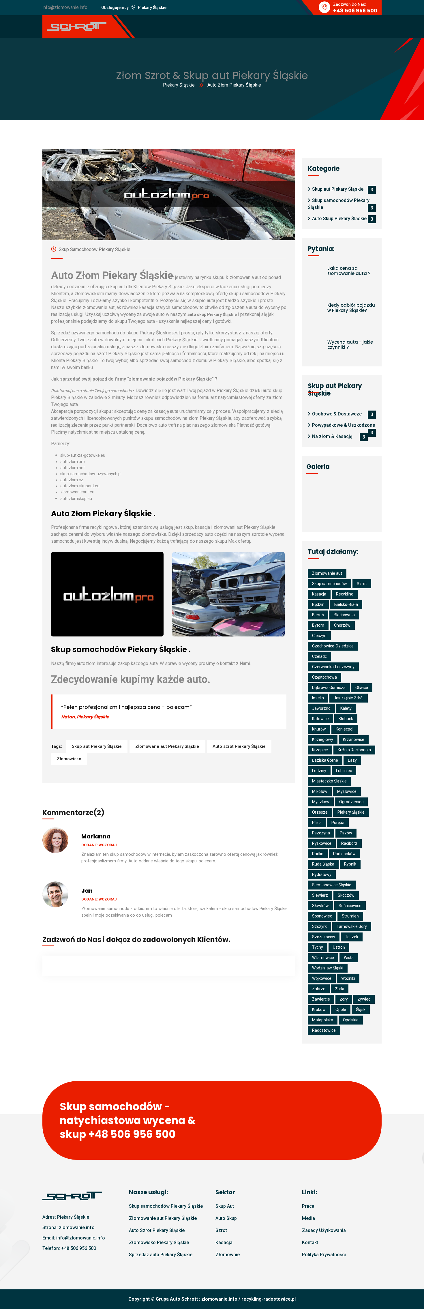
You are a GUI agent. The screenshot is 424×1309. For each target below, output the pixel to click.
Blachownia (344, 615)
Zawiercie (321, 999)
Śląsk (360, 1009)
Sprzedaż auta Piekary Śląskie (160, 1254)
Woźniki (348, 978)
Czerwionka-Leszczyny (333, 666)
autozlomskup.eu (76, 498)
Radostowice (324, 1030)
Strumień (350, 916)
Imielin (318, 698)
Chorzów (342, 625)
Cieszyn (319, 635)
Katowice (320, 718)
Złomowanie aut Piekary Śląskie (163, 1218)
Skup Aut (224, 1206)
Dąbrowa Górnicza (329, 687)
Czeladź (319, 656)
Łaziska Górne (325, 760)
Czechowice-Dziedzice (333, 646)
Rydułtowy (321, 874)
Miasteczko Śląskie (329, 781)
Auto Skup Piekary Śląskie (339, 218)
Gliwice (361, 687)
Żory (344, 999)
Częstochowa (324, 677)
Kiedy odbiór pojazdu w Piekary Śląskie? (351, 307)
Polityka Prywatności (324, 1254)
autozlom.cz (71, 479)
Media (308, 1218)
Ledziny (319, 770)
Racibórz (349, 843)
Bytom (318, 625)
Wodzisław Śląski (327, 968)
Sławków (320, 905)
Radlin (317, 853)
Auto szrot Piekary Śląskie (239, 746)
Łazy (352, 760)
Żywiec (364, 999)
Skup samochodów (329, 583)
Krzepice (320, 750)
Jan (87, 891)
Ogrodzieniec (351, 801)
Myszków (320, 801)
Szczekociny (323, 937)
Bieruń (318, 615)
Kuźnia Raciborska (354, 750)
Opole (340, 1009)
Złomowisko (69, 758)
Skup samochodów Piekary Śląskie (94, 249)
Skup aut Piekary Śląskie (97, 746)
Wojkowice (321, 978)
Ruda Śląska (323, 864)
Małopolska (322, 1020)
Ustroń (339, 947)
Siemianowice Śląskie (331, 885)
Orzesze (320, 812)
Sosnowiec (322, 916)
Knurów (319, 729)
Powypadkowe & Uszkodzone (343, 425)
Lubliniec (344, 770)
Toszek (351, 937)
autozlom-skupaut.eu (80, 486)
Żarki (339, 988)
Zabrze (318, 988)
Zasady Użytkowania (324, 1230)
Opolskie (351, 1020)
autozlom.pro (72, 461)
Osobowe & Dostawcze (337, 414)
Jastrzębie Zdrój (348, 698)
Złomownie (227, 1254)
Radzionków (344, 853)
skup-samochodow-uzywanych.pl (90, 473)
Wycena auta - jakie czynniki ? (350, 344)
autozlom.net (72, 467)
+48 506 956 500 (78, 1248)
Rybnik (350, 864)
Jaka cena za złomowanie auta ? (348, 270)
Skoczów (346, 895)
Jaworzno (321, 708)
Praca (308, 1206)
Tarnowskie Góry (352, 926)
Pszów (346, 833)
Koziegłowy (322, 739)
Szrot (362, 583)
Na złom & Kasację (332, 436)
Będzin (318, 604)
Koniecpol (344, 729)
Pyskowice (321, 843)
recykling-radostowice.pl (268, 1299)
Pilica (317, 822)
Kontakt (310, 1242)
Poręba (337, 822)
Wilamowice (323, 957)
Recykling (344, 594)
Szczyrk (319, 926)
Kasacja (319, 594)
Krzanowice (353, 739)
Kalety (346, 708)
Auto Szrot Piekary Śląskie (157, 1230)
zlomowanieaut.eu (77, 492)
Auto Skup (226, 1218)
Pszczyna (321, 833)
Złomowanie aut (327, 573)
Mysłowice (347, 791)
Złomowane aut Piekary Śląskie (167, 746)
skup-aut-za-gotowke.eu (82, 455)
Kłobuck (346, 718)
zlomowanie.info (219, 1299)
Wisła (349, 957)
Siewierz (320, 895)
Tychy (317, 947)
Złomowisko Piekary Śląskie (159, 1242)
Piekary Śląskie (179, 85)
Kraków (319, 1009)
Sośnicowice (350, 905)
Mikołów (319, 791)
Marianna (95, 836)
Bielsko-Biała (346, 604)
